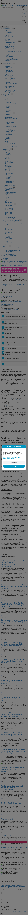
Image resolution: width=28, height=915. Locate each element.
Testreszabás (14, 462)
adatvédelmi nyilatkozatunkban (9, 457)
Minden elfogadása (14, 466)
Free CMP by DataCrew (21, 468)
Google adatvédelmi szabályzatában (11, 458)
